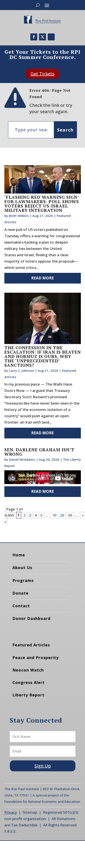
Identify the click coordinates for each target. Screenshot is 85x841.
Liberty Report (28, 694)
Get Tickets (42, 74)
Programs (23, 580)
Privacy (10, 812)
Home (18, 554)
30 (70, 515)
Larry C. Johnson (21, 370)
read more (42, 277)
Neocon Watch (28, 670)
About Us (22, 567)
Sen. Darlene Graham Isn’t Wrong (39, 452)
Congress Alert (28, 682)
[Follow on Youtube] (51, 36)
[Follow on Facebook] (33, 36)
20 (62, 515)
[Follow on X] (42, 36)
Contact (21, 605)
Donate (20, 593)
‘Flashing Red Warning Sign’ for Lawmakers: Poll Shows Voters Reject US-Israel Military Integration (41, 203)
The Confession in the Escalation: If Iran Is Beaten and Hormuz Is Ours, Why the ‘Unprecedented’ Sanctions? (42, 356)
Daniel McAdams (22, 459)
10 (54, 515)
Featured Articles (31, 644)
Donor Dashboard (31, 618)
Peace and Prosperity (35, 657)
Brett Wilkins (19, 215)
